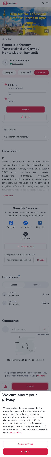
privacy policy (15, 432)
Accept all (25, 451)
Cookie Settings (25, 444)
